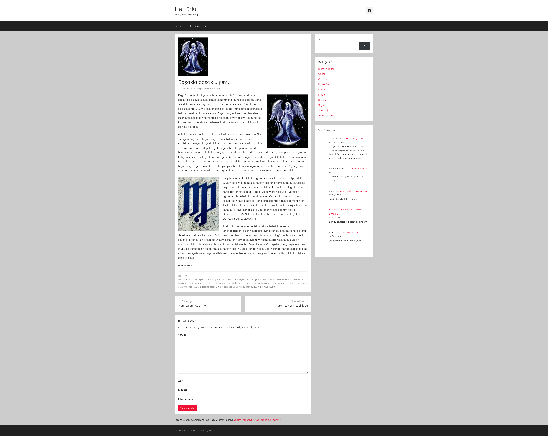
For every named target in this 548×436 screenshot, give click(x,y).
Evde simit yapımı (353, 138)
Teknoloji (323, 110)
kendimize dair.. (198, 25)
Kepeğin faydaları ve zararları (352, 191)
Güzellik (322, 79)
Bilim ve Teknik (326, 68)
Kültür (321, 89)
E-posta (183, 389)
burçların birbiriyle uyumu (263, 287)
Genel (185, 275)
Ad (180, 380)
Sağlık (321, 105)
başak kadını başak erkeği (238, 283)
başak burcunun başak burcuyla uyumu (241, 279)
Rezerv (322, 100)
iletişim (179, 25)
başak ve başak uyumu (189, 287)
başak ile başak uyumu (214, 283)
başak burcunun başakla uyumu (277, 279)
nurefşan (334, 209)
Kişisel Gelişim (326, 84)
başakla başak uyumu (212, 287)
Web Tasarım (325, 115)
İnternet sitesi (186, 399)
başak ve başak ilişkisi (296, 283)
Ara (320, 39)
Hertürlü (185, 8)
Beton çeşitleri (360, 168)
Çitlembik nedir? (349, 232)
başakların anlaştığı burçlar (237, 287)
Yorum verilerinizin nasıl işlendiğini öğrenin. (258, 419)
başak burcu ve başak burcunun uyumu (201, 279)
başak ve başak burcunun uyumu (268, 283)
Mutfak (322, 94)
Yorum (182, 334)
